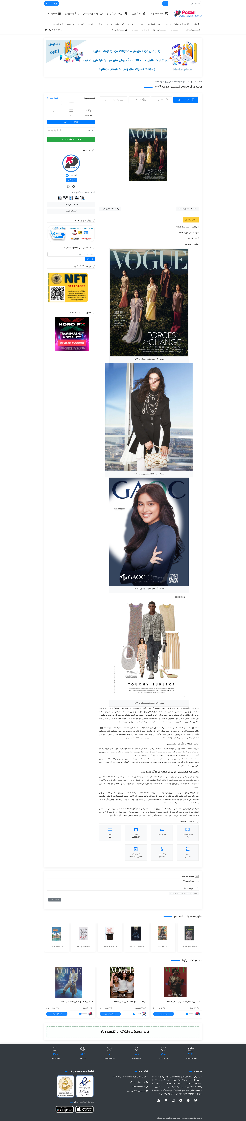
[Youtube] (166, 1101)
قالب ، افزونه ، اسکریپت (179, 24)
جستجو (90, 259)
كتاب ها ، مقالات (117, 24)
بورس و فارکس (137, 24)
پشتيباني (69, 13)
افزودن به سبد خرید (71, 122)
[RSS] (158, 1101)
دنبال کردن (71, 180)
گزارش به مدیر (190, 219)
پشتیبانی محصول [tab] (112, 100)
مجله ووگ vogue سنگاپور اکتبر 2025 (130, 1001)
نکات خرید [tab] (160, 100)
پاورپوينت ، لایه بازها (65, 24)
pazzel (73, 175)
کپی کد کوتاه (71, 211)
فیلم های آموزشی (192, 30)
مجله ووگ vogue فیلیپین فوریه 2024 (181, 893)
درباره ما (145, 30)
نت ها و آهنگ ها (155, 24)
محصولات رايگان (118, 30)
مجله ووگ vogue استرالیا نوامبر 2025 (183, 1001)
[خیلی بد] (48, 130)
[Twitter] (195, 1101)
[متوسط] (54, 130)
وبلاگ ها (174, 30)
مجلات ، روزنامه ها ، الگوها (92, 24)
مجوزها (135, 30)
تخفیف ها (52, 13)
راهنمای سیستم (90, 13)
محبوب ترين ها (160, 30)
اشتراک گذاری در (109, 209)
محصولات (192, 81)
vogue (196, 893)
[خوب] (57, 130)
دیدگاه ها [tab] (137, 100)
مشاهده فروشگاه (71, 204)
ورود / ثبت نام (51, 3)
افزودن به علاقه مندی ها (71, 139)
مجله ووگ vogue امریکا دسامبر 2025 (77, 1001)
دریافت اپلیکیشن (115, 13)
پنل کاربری (137, 13)
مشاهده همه (55, 900)
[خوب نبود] (51, 130)
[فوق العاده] (60, 130)
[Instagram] (68, 186)
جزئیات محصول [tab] (184, 100)
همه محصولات (157, 13)
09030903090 (56, 30)
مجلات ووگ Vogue (191, 881)
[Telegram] (74, 186)
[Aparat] (188, 1100)
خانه (195, 24)
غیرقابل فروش (164, 1014)
